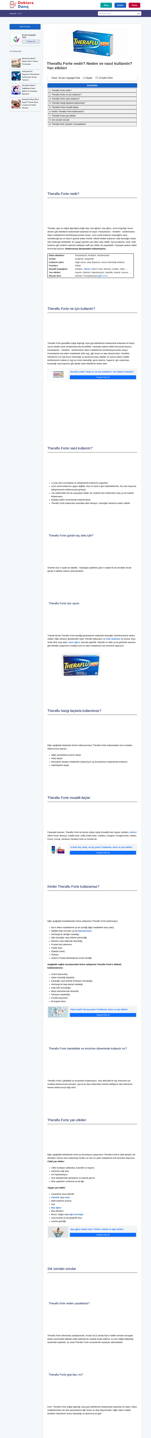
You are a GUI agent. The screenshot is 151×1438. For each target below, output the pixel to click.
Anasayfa (13, 13)
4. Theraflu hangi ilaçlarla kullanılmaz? (67, 103)
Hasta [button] (134, 5)
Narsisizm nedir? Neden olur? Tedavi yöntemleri (30, 61)
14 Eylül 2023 (105, 78)
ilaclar (20, 13)
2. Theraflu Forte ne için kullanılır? (65, 94)
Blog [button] (106, 5)
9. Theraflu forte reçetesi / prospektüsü (67, 124)
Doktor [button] (120, 5)
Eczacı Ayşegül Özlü (69, 78)
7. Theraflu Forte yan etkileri (62, 116)
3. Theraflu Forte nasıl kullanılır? (64, 99)
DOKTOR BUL (25, 27)
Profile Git (31, 42)
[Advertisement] (92, 145)
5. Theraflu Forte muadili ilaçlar (63, 107)
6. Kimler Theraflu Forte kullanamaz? (66, 111)
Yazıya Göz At (103, 377)
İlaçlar (88, 78)
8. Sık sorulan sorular (59, 120)
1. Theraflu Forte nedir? (60, 90)
